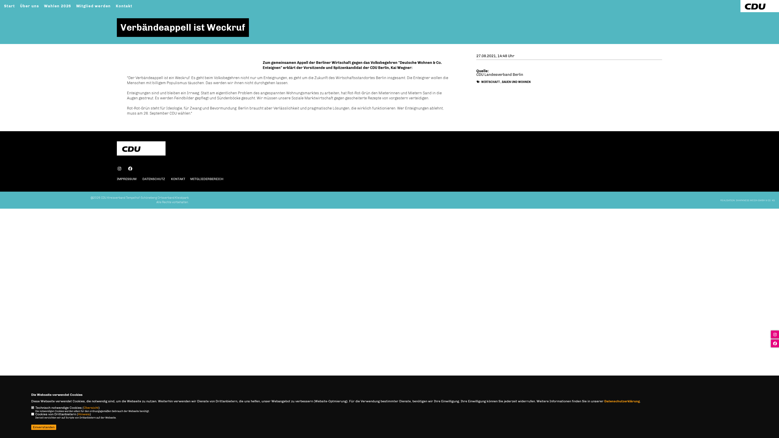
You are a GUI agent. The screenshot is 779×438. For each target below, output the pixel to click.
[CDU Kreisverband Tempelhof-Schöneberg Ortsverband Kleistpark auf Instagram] (119, 169)
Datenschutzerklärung (622, 401)
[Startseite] (141, 148)
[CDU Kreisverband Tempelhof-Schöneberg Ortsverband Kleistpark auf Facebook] (130, 169)
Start (9, 6)
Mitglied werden (93, 6)
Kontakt (124, 6)
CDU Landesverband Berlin (499, 74)
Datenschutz (153, 179)
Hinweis (84, 414)
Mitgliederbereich (206, 179)
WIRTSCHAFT (490, 82)
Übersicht (91, 408)
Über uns (29, 6)
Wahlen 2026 (57, 6)
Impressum (127, 179)
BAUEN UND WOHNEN (516, 82)
